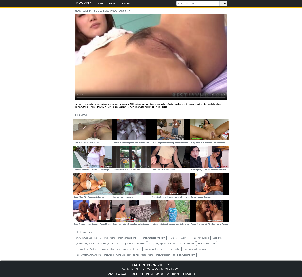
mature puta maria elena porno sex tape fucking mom (128, 255)
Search (223, 3)
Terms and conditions (153, 274)
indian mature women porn (88, 255)
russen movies (107, 249)
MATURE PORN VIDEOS (151, 265)
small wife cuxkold (201, 238)
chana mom (109, 238)
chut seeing (175, 249)
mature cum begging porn (129, 249)
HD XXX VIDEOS (84, 3)
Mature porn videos (173, 274)
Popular (112, 3)
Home (100, 3)
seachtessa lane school (179, 238)
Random (126, 3)
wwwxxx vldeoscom (206, 243)
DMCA (110, 274)
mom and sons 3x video (86, 249)
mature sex (190, 274)
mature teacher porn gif (155, 249)
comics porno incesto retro (196, 249)
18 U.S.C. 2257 (121, 274)
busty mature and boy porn (88, 238)
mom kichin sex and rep (129, 238)
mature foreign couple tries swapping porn (175, 255)
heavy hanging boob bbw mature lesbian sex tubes (171, 243)
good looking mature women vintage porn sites (97, 243)
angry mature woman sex (133, 243)
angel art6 (217, 238)
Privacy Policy (135, 274)
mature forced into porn (154, 238)
